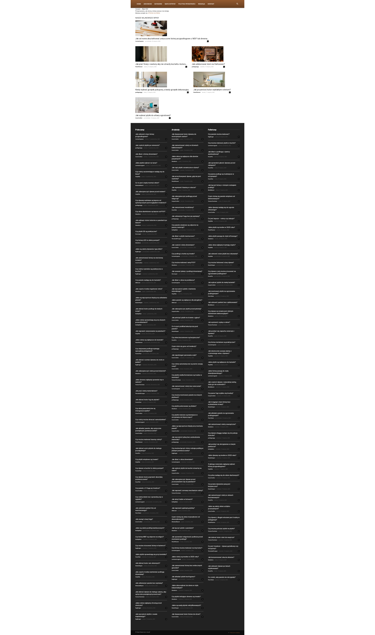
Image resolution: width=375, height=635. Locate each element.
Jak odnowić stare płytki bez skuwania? (223, 254)
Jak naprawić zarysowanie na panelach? (150, 331)
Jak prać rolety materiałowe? (146, 391)
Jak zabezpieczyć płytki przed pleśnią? (186, 309)
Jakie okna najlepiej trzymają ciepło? (222, 245)
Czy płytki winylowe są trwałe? (146, 459)
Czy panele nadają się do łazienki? (148, 280)
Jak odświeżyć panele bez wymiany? (149, 583)
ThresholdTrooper (140, 393)
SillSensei (137, 282)
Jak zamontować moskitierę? (183, 207)
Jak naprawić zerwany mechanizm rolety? (187, 490)
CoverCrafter (138, 118)
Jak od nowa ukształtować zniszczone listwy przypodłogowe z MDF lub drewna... (172, 38)
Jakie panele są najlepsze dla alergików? (187, 300)
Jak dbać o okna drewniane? (182, 459)
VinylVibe (137, 176)
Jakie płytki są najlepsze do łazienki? (222, 362)
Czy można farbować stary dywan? (221, 262)
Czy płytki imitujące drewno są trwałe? (186, 596)
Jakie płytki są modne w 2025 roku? (221, 227)
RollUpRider (138, 313)
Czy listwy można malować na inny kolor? (187, 548)
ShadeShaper (138, 302)
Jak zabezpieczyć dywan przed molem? (150, 192)
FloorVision (138, 513)
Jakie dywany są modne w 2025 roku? (222, 455)
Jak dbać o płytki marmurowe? (183, 236)
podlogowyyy (195, 66)
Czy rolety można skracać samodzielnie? (150, 420)
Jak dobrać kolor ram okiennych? (147, 563)
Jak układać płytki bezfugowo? (183, 577)
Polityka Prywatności (186, 4)
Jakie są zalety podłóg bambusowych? (149, 528)
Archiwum (148, 4)
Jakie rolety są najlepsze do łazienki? (149, 340)
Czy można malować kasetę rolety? (148, 439)
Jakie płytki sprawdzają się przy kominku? (151, 554)
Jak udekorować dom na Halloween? (208, 64)
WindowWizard (139, 185)
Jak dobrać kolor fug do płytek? (147, 400)
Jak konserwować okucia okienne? (221, 557)
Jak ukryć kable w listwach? (182, 499)
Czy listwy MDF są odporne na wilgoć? (149, 537)
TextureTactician (139, 384)
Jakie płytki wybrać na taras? (146, 163)
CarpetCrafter (175, 201)
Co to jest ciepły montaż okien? (147, 183)
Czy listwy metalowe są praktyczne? (221, 342)
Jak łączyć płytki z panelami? (183, 528)
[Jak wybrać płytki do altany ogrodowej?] (153, 105)
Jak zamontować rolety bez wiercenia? (186, 386)
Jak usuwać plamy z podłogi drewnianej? (187, 271)
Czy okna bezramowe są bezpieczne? (186, 337)
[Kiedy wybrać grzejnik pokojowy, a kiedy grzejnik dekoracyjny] (162, 79)
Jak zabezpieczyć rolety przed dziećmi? (150, 371)
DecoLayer (138, 234)
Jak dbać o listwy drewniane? (146, 154)
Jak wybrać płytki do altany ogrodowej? (153, 115)
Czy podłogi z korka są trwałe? (183, 254)
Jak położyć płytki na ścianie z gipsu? (186, 318)
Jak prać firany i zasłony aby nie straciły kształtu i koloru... (161, 64)
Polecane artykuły (235, 632)
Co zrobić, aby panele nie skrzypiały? (222, 577)
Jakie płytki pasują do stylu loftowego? (223, 236)
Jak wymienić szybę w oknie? (219, 322)
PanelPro (137, 453)
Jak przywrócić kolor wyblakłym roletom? (212, 89)
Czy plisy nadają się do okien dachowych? (223, 475)
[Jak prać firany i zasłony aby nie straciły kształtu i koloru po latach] (161, 54)
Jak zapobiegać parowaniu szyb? (184, 355)
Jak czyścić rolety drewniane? (183, 245)
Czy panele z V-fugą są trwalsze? (147, 488)
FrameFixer (138, 353)
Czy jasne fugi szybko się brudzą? (220, 393)
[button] (237, 4)
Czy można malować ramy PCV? (183, 262)
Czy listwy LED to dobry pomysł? (147, 240)
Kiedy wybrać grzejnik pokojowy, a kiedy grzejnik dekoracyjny (162, 89)
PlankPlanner (139, 66)
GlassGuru (138, 214)
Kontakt (211, 4)
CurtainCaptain (139, 41)
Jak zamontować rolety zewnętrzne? (222, 424)
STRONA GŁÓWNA (154, 13)
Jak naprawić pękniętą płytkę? (183, 508)
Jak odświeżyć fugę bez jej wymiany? (186, 216)
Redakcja (201, 4)
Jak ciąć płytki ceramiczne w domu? (185, 167)
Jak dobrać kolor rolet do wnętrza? (221, 537)
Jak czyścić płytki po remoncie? (147, 145)
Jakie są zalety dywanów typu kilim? (148, 249)
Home (139, 4)
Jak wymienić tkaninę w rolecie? (184, 187)
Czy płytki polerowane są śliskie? (184, 406)
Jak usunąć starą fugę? (144, 519)
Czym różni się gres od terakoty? (184, 346)
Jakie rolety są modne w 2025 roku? (185, 557)
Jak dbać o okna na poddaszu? (183, 280)
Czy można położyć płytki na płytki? (221, 529)
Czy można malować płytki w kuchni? (222, 143)
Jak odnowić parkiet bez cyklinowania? (222, 302)
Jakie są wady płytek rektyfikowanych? (186, 605)
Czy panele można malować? (219, 134)
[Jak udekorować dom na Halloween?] (208, 54)
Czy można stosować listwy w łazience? (150, 546)
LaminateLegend (139, 165)
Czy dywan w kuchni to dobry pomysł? (149, 468)
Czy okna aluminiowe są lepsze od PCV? (150, 211)
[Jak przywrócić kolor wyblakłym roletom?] (212, 79)
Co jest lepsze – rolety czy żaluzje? (221, 218)
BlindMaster (211, 190)
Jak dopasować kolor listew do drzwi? (186, 614)
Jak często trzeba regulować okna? (148, 289)
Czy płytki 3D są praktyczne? (146, 231)
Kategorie (158, 4)
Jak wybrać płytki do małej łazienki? (221, 282)
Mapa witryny (170, 4)
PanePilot (138, 482)
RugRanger (138, 251)
